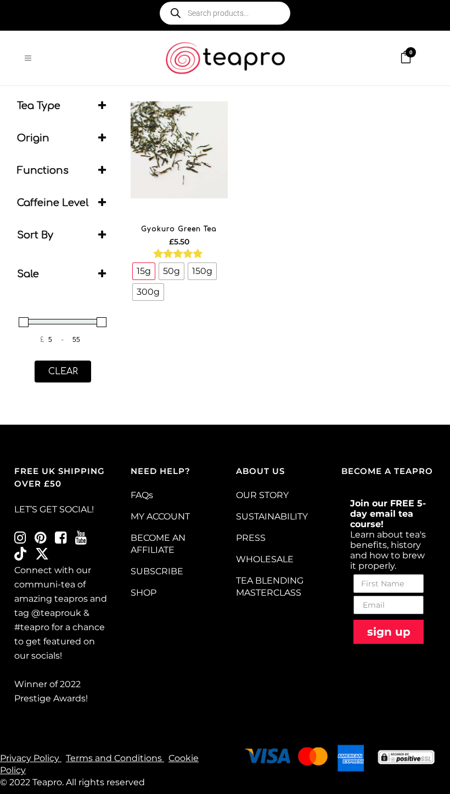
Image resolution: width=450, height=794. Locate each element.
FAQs (142, 495)
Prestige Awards (50, 698)
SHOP (143, 592)
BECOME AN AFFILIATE (158, 544)
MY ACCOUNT (160, 516)
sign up (388, 631)
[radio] (144, 271)
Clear (63, 371)
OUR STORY (262, 495)
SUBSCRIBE (157, 571)
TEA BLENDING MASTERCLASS (269, 586)
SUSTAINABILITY (272, 516)
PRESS (251, 538)
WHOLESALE (265, 559)
